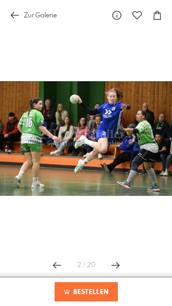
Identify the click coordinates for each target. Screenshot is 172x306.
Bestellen (90, 292)
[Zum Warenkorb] (157, 15)
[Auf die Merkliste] (137, 15)
